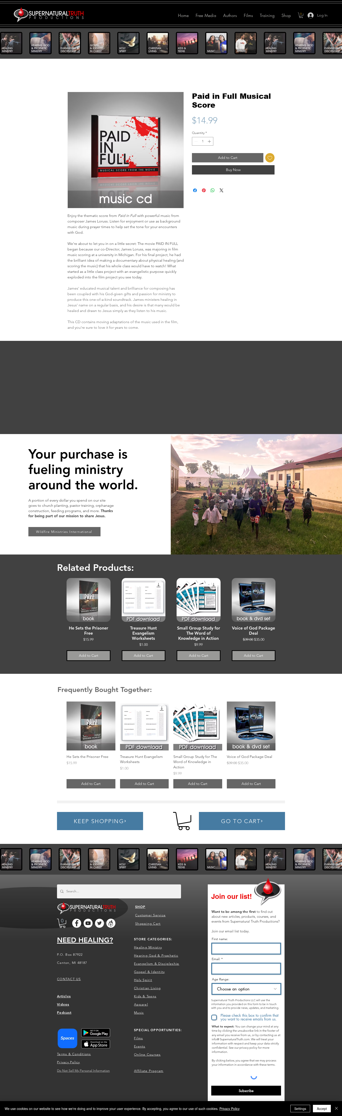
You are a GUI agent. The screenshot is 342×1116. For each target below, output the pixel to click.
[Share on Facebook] (195, 190)
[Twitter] (99, 923)
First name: (220, 938)
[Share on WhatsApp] (212, 190)
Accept (322, 1108)
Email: (216, 958)
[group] (171, 622)
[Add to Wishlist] (270, 157)
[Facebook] (76, 923)
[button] (230, 15)
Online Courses (147, 1054)
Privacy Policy (229, 1108)
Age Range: (220, 979)
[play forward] (336, 43)
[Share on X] (221, 190)
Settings (300, 1108)
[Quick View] (89, 600)
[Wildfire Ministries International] (110, 923)
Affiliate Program (148, 1070)
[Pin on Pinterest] (204, 190)
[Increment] (210, 141)
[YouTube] (88, 923)
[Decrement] (195, 141)
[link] (184, 821)
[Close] (336, 1108)
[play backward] (6, 43)
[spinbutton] (202, 141)
